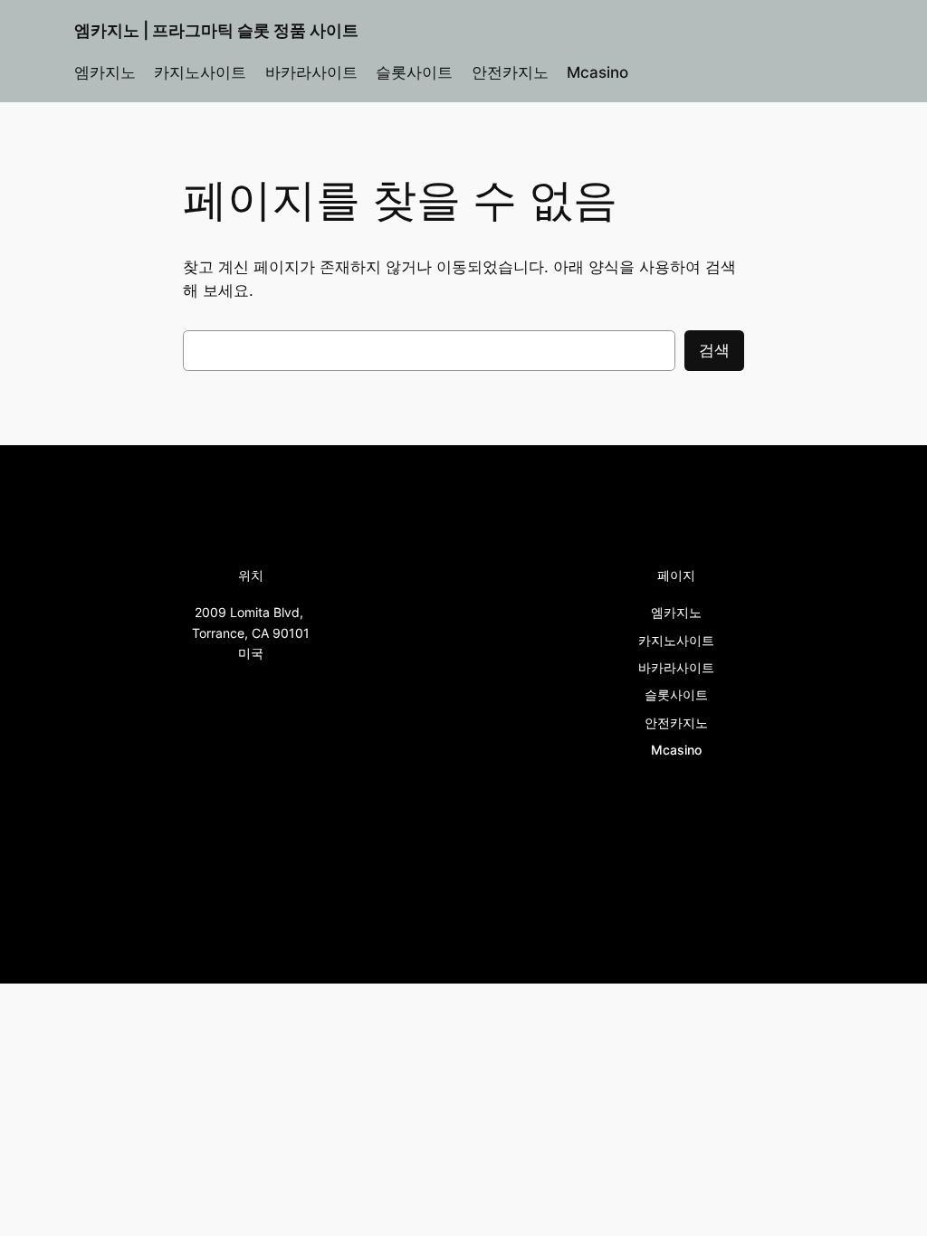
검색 (714, 350)
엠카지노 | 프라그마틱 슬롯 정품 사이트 (216, 30)
